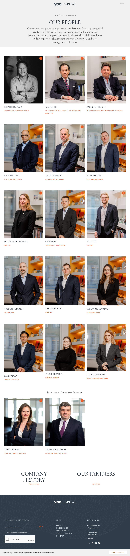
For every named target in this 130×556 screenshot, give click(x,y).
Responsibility (62, 530)
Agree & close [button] (118, 552)
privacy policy (23, 532)
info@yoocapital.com (93, 528)
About (59, 525)
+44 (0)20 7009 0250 (93, 525)
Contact (60, 536)
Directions (90, 538)
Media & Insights (64, 533)
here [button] (52, 552)
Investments (62, 528)
